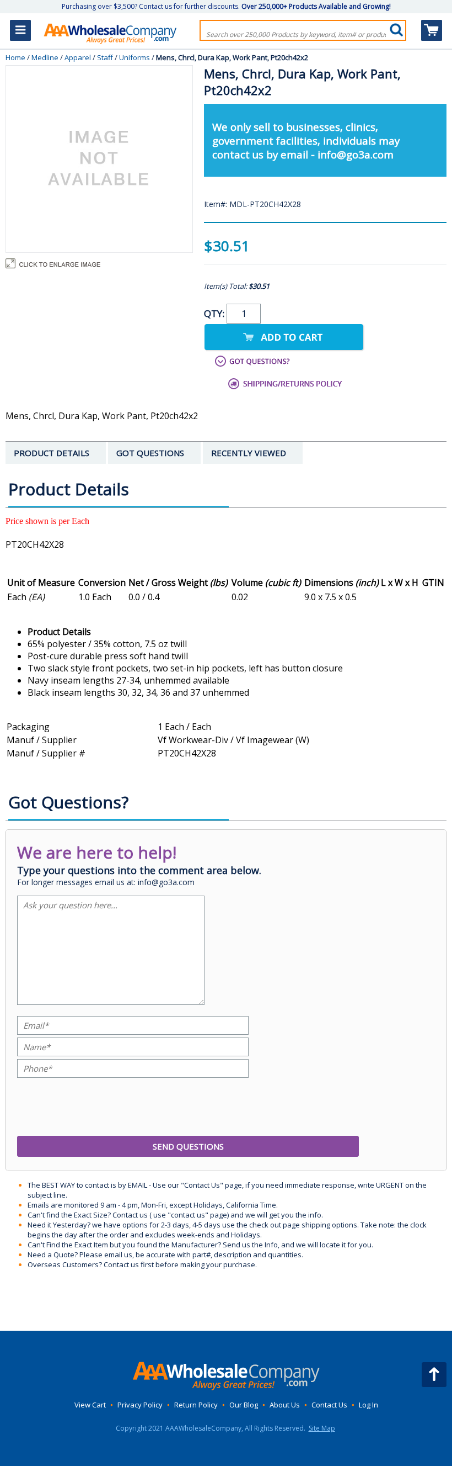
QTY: (215, 313)
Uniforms (134, 57)
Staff (105, 57)
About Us (285, 1405)
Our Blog (243, 1405)
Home (15, 57)
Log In (368, 1405)
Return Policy (196, 1405)
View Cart (90, 1405)
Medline (44, 57)
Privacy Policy (140, 1405)
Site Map (322, 1428)
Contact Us (329, 1405)
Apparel (77, 57)
